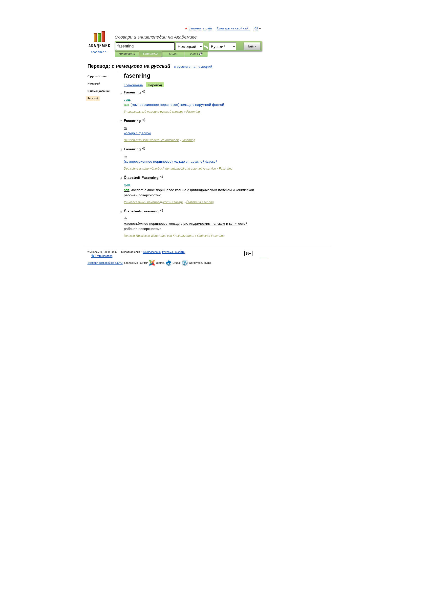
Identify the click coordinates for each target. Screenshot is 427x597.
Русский (92, 98)
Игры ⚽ (196, 54)
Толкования (126, 54)
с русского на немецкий (193, 66)
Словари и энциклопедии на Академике (156, 37)
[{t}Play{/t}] (144, 91)
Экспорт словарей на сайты (105, 262)
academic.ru (99, 52)
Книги (173, 54)
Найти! (252, 46)
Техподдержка (152, 251)
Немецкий (93, 83)
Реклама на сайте (173, 251)
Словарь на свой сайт (233, 28)
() (177, 105)
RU (256, 28)
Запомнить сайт (200, 28)
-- (170, 168)
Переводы (150, 54)
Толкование (133, 85)
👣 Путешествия (101, 255)
